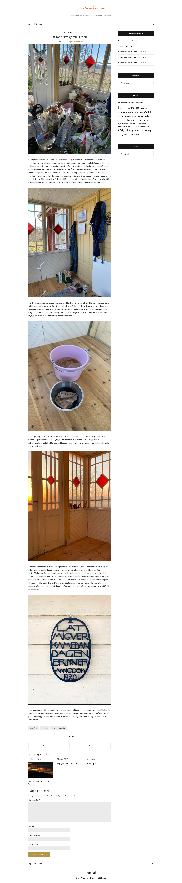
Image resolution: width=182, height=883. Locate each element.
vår (137, 135)
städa (53, 728)
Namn (31, 826)
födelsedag (122, 112)
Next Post (90, 746)
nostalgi (121, 120)
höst (146, 112)
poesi (148, 120)
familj (122, 107)
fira (132, 107)
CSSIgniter (102, 878)
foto (137, 107)
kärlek (121, 116)
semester (142, 124)
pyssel (120, 124)
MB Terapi (38, 24)
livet (127, 116)
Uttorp (148, 130)
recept (125, 124)
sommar (121, 126)
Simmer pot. (91, 763)
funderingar (144, 108)
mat (140, 117)
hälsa (140, 112)
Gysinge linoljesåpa (62, 439)
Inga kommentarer (76, 42)
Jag (29, 24)
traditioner (149, 127)
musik (145, 116)
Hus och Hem (69, 32)
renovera (44, 728)
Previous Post (49, 746)
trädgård (123, 130)
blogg (125, 103)
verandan (62, 728)
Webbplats (33, 844)
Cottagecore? (137, 41)
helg (129, 112)
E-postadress (34, 835)
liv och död (134, 116)
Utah (143, 131)
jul (149, 112)
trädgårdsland (134, 130)
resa (137, 124)
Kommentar (34, 800)
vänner (132, 134)
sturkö (128, 127)
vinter (126, 135)
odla (127, 120)
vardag (120, 135)
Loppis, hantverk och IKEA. (136, 52)
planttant (141, 120)
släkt (147, 124)
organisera (34, 728)
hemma (134, 112)
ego (143, 102)
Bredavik (138, 103)
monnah (91, 873)
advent (120, 102)
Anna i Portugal (123, 41)
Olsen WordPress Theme (85, 878)
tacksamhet (141, 127)
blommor (130, 102)
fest (129, 108)
